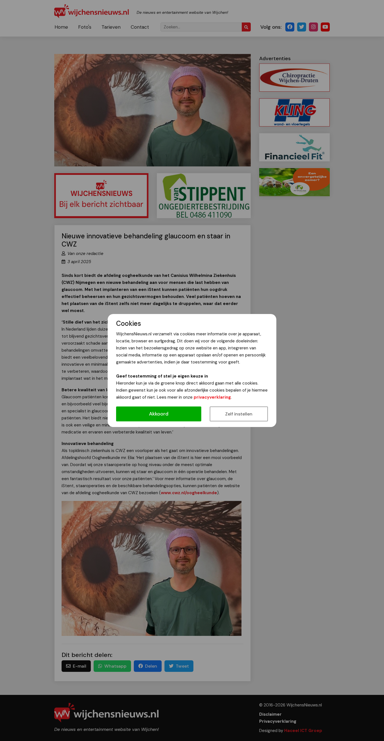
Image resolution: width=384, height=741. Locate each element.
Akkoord (158, 413)
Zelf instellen (238, 414)
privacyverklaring (212, 397)
